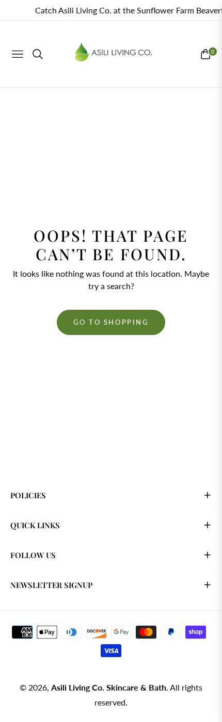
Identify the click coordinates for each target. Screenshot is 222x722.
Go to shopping (110, 322)
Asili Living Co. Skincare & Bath (108, 687)
